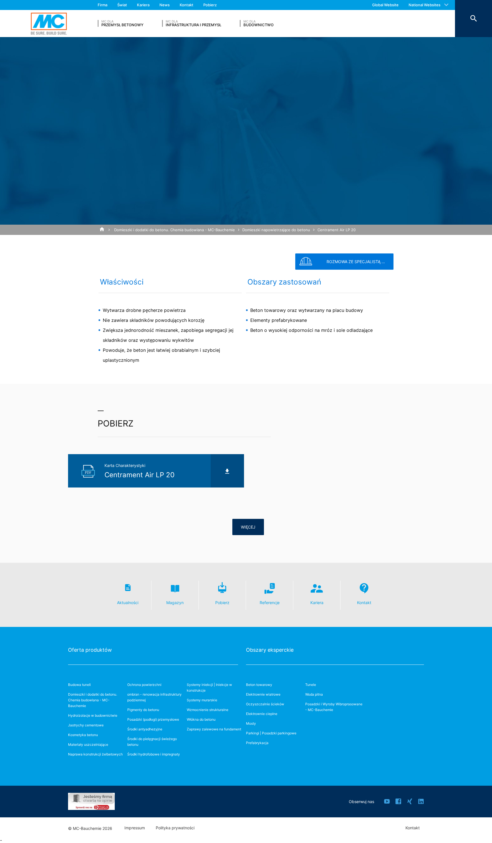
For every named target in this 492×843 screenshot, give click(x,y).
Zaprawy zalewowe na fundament (214, 729)
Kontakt (186, 5)
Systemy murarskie (202, 700)
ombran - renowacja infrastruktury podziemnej (154, 697)
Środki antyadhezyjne (144, 729)
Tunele (310, 684)
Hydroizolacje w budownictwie (92, 715)
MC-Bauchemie (49, 23)
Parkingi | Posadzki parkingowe (271, 733)
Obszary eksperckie (270, 650)
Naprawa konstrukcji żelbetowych (95, 754)
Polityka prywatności (175, 828)
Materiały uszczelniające (88, 744)
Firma (102, 5)
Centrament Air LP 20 (336, 229)
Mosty (251, 723)
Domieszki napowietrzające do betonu (276, 229)
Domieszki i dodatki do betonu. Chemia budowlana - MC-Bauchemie (174, 229)
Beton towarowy (259, 684)
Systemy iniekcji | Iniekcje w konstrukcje (209, 687)
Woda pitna (314, 694)
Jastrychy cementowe (86, 725)
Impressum (134, 828)
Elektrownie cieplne (261, 714)
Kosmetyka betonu (83, 735)
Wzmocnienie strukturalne (207, 710)
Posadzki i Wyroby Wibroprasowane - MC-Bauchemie (333, 707)
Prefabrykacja (257, 743)
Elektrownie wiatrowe (263, 694)
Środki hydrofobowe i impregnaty (153, 754)
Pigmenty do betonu (143, 710)
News (164, 5)
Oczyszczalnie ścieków (265, 704)
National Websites (424, 5)
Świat (122, 5)
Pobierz (210, 5)
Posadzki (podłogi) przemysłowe (153, 719)
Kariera (143, 5)
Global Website (385, 5)
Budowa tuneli (79, 684)
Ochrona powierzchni (144, 684)
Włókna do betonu (201, 719)
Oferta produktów (90, 650)
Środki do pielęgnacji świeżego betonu (152, 742)
